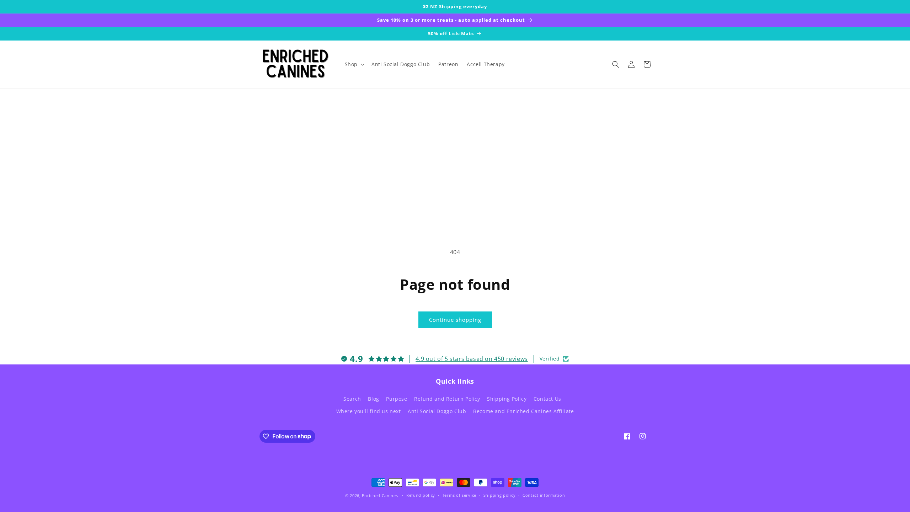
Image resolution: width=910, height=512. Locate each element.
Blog (373, 398)
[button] (354, 64)
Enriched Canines (380, 495)
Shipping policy (499, 495)
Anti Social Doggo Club (437, 411)
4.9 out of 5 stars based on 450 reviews (472, 359)
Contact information (544, 495)
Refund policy (420, 495)
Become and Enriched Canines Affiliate (523, 411)
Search (352, 398)
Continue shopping (455, 319)
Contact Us (547, 398)
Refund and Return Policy (447, 398)
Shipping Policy (506, 398)
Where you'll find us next (368, 411)
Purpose (396, 398)
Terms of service (459, 495)
